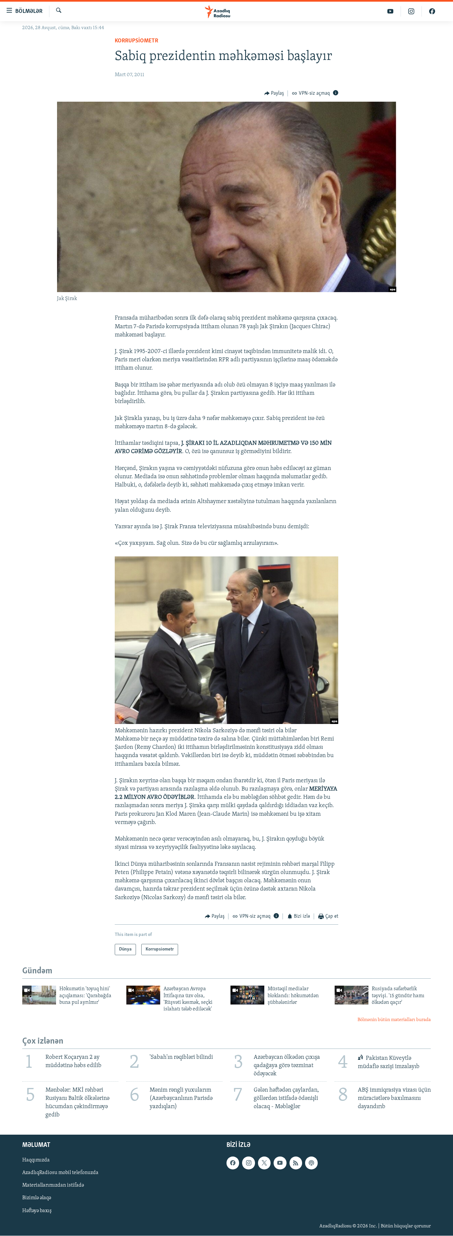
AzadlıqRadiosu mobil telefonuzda (60, 1173)
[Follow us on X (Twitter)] (264, 1163)
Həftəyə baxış (37, 1210)
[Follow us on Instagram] (248, 1163)
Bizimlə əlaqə (36, 1198)
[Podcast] (311, 1163)
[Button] (274, 93)
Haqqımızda (36, 1160)
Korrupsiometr (136, 41)
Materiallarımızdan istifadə (53, 1185)
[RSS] (296, 1163)
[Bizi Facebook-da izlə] (432, 11)
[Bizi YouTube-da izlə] (390, 11)
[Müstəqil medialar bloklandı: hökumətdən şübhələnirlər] (247, 995)
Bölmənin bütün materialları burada (394, 1019)
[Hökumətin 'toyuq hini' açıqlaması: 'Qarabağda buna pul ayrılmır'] (39, 995)
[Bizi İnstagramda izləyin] (411, 11)
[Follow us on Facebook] (233, 1163)
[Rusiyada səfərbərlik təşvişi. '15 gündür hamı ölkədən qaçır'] (351, 995)
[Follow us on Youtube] (280, 1163)
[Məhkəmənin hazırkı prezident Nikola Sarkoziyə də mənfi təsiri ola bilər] (226, 723)
